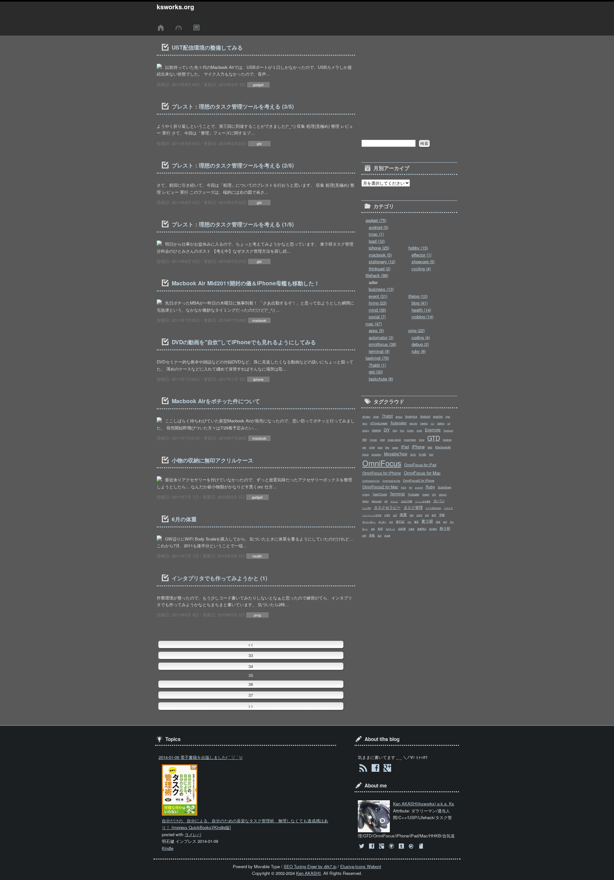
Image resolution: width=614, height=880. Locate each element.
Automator (398, 422)
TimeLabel (413, 494)
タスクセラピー (387, 507)
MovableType (395, 453)
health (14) (421, 310)
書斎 (416, 521)
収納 (411, 515)
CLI (432, 423)
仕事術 (387, 515)
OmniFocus (381, 463)
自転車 (402, 528)
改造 (391, 521)
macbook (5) (380, 255)
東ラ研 (427, 521)
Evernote (433, 429)
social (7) (377, 317)
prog (257, 615)
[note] (422, 846)
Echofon (410, 430)
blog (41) (420, 303)
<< (250, 644)
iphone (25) (379, 248)
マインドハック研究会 (372, 515)
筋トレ (365, 528)
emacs (419, 430)
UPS (434, 494)
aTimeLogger (379, 423)
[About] (179, 27)
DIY (387, 429)
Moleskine (376, 454)
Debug (365, 430)
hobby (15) (418, 248)
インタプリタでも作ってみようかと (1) (219, 578)
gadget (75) (376, 220)
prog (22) (416, 330)
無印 (445, 521)
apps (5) (376, 330)
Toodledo (425, 494)
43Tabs (376, 416)
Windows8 (377, 501)
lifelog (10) (418, 296)
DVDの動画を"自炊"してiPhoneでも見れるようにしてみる (244, 342)
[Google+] (382, 846)
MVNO (413, 454)
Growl (421, 439)
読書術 (411, 528)
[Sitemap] (197, 27)
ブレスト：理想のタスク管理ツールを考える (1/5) (233, 224)
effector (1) (421, 255)
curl (448, 423)
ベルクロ (448, 507)
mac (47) (374, 324)
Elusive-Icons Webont (360, 866)
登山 (452, 521)
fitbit (364, 439)
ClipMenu (441, 423)
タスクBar (366, 508)
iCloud (380, 447)
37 (250, 695)
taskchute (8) (381, 379)
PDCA (403, 487)
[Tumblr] (402, 846)
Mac (430, 447)
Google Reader (410, 439)
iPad (405, 446)
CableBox (424, 423)
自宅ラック (390, 528)
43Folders (366, 416)
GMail (382, 439)
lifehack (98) (377, 275)
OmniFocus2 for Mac (380, 486)
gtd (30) (376, 372)
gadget (258, 84)
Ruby (430, 486)
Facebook (448, 430)
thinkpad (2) (379, 268)
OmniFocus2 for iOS (371, 480)
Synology (366, 494)
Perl (410, 487)
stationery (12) (382, 261)
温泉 (438, 521)
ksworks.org (175, 6)
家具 (434, 515)
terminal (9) (379, 351)
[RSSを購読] (363, 769)
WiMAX (365, 501)
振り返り (382, 521)
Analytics (411, 416)
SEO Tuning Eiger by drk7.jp (310, 866)
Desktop (376, 430)
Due (402, 430)
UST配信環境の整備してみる (207, 47)
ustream (443, 494)
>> (250, 706)
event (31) (378, 296)
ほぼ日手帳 (406, 501)
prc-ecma (419, 487)
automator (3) (381, 337)
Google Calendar (394, 439)
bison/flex (413, 423)
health (257, 556)
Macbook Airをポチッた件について (216, 401)
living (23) (378, 303)
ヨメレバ (193, 834)
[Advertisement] (409, 83)
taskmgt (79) (377, 358)
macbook (259, 320)
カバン (439, 500)
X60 (386, 501)
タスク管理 (413, 507)
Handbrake (447, 439)
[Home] (162, 27)
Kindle (167, 848)
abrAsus (399, 416)
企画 (395, 515)
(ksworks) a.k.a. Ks (423, 804)
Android (425, 416)
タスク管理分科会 (433, 508)
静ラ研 (445, 528)
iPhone (418, 447)
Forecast (373, 439)
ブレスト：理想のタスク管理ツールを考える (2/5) (233, 165)
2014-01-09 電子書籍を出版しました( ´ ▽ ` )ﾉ (201, 757)
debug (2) (420, 344)
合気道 (419, 515)
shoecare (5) (423, 261)
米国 (380, 528)
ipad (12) (377, 241)
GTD (433, 438)
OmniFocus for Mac (422, 473)
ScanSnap (444, 487)
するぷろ (394, 501)
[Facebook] (372, 846)
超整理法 (421, 528)
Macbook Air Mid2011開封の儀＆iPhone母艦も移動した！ (245, 283)
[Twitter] (362, 846)
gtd (259, 143)
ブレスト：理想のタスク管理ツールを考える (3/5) (233, 106)
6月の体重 (184, 519)
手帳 (442, 514)
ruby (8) (419, 351)
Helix (364, 447)
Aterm (364, 423)
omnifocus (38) (382, 344)
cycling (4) (421, 268)
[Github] (392, 846)
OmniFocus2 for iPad (391, 480)
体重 (403, 514)
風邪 (380, 535)
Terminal (397, 493)
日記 (409, 521)
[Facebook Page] (375, 769)
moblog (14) (422, 317)
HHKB (372, 447)
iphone (258, 379)
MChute (365, 454)
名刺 (427, 515)
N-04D (422, 454)
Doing (395, 430)
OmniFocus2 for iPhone (418, 480)
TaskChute (380, 494)
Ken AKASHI (308, 873)
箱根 (373, 528)
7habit (387, 416)
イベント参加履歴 (422, 501)
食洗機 (387, 535)
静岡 (364, 535)
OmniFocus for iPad (420, 464)
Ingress (395, 447)
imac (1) (376, 234)
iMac (387, 447)
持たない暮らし (369, 521)
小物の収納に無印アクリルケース (212, 460)
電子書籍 (433, 528)
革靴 (372, 535)
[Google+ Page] (387, 769)
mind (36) (377, 310)
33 (250, 655)
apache (438, 416)
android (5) (378, 227)
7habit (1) (377, 365)
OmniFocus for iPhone (381, 473)
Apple (447, 416)
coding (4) (421, 337)
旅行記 (400, 521)
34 (250, 666)
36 (250, 684)
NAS (431, 454)
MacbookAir (443, 447)
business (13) (381, 289)
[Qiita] (412, 846)
